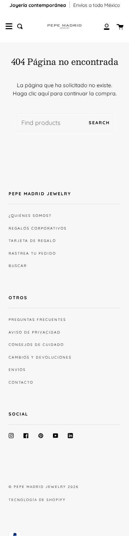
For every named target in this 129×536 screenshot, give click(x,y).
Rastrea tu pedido (32, 253)
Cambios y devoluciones (40, 357)
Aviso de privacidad (35, 332)
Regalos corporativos (38, 228)
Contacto (21, 382)
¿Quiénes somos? (30, 215)
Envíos (17, 369)
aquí (43, 93)
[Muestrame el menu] (9, 26)
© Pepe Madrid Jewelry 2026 (43, 487)
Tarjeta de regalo (32, 240)
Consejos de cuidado (36, 344)
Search (99, 122)
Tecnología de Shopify (37, 500)
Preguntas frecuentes (37, 319)
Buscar (18, 265)
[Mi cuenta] (103, 26)
